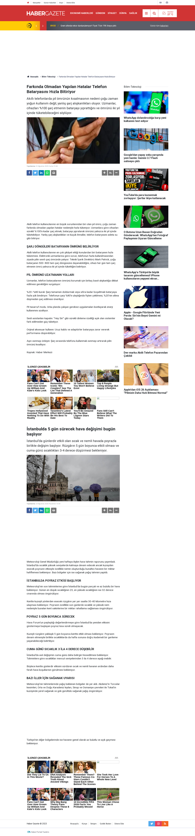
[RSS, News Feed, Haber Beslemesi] (165, 823)
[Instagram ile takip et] (158, 823)
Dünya (123, 13)
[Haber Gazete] (46, 13)
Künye (84, 824)
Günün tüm (159, 25)
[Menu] (146, 13)
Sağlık (133, 13)
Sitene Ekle (70, 3)
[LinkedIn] (41, 172)
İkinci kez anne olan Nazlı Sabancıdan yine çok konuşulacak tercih (91, 25)
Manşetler (36, 3)
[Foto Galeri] (166, 2)
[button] (104, 172)
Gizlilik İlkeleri (105, 824)
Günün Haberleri (50, 3)
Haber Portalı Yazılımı (40, 832)
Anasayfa (74, 824)
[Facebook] (29, 172)
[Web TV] (160, 2)
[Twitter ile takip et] (151, 823)
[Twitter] (35, 172)
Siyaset (112, 13)
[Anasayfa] (28, 3)
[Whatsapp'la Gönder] (47, 172)
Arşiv (61, 3)
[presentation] (36, 25)
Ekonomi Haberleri (81, 13)
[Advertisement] (97, 52)
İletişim (93, 824)
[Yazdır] (53, 172)
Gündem (100, 13)
